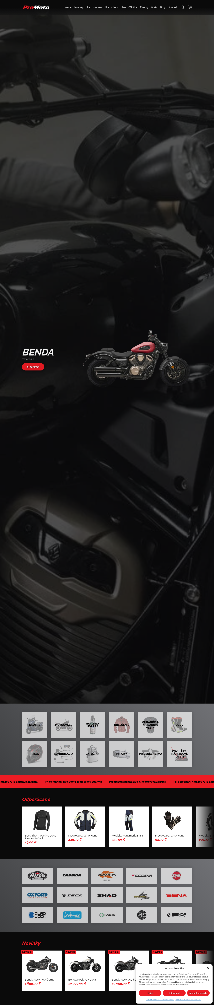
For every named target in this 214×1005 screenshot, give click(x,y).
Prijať (150, 993)
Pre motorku (112, 7)
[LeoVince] (72, 915)
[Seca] (72, 895)
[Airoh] (37, 876)
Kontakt (172, 7)
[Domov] (35, 9)
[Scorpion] (141, 895)
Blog (163, 7)
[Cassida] (72, 876)
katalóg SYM (34, 368)
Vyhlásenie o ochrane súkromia (188, 1000)
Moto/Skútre (129, 7)
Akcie (68, 7)
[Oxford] (37, 895)
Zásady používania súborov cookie (160, 1000)
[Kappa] (107, 876)
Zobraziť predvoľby (198, 993)
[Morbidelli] (141, 915)
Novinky (79, 7)
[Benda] (176, 915)
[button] (208, 968)
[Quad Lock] (37, 915)
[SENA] (176, 895)
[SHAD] (107, 895)
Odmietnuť (174, 993)
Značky (144, 7)
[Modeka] (141, 876)
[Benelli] (107, 915)
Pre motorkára (94, 7)
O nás (154, 7)
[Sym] (176, 876)
